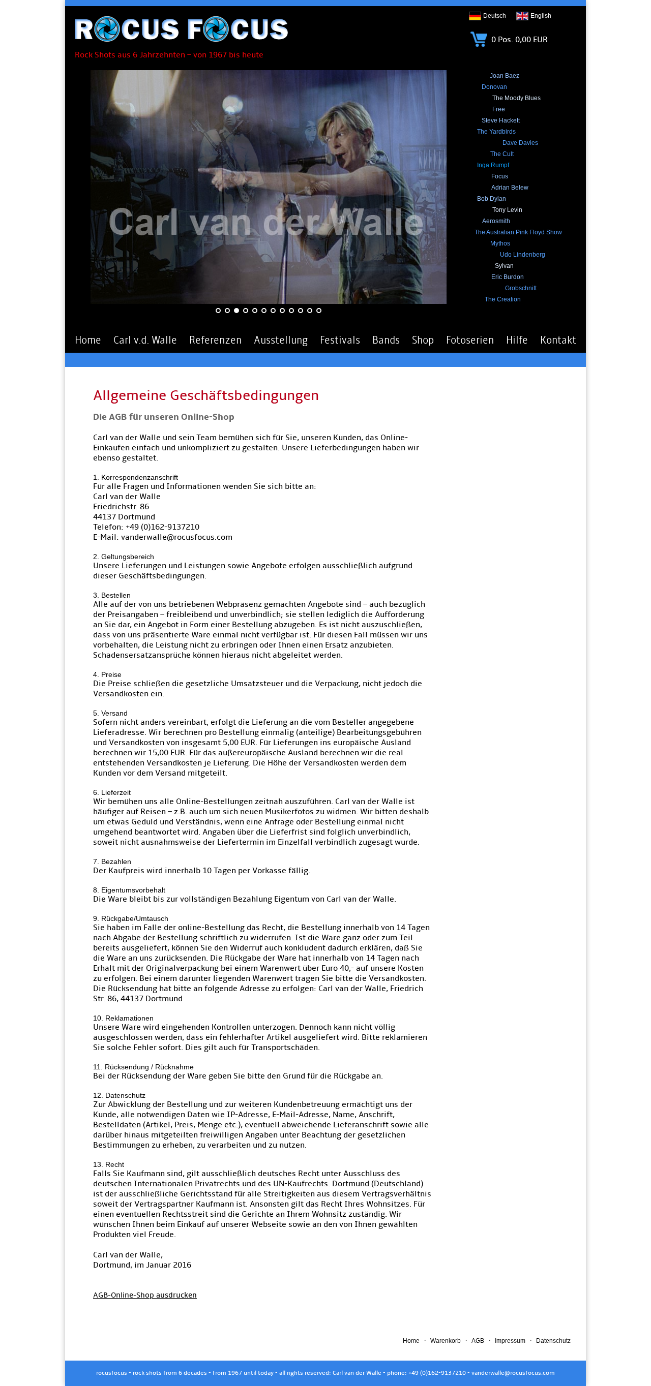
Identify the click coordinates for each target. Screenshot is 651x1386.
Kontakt (558, 340)
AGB (477, 1340)
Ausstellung (281, 340)
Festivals (340, 340)
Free (498, 109)
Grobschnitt (521, 288)
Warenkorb (445, 1340)
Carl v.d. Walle (145, 340)
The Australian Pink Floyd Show (518, 232)
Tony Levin (507, 209)
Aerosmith (496, 221)
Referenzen (215, 340)
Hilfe (517, 340)
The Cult (502, 154)
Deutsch (494, 15)
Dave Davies (520, 142)
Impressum (510, 1340)
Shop (423, 340)
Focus (499, 176)
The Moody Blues (516, 98)
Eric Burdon (507, 277)
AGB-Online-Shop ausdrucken (145, 1295)
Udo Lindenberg (522, 254)
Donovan (494, 86)
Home (88, 340)
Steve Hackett (501, 120)
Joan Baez (504, 75)
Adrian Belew (509, 187)
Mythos (500, 243)
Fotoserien (470, 340)
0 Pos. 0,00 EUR (518, 40)
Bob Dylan (491, 198)
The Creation (503, 299)
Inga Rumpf (493, 165)
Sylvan (504, 265)
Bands (386, 340)
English (540, 15)
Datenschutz (553, 1340)
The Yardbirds (496, 131)
